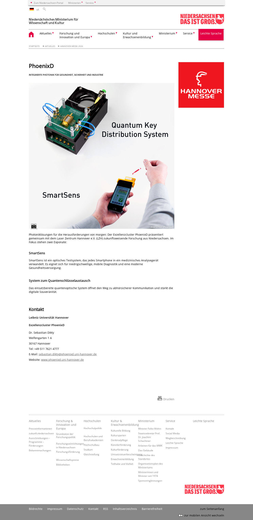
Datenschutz (75, 509)
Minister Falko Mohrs (149, 428)
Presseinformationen (40, 428)
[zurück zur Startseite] (53, 19)
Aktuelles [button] (46, 33)
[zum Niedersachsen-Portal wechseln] (202, 23)
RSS (105, 509)
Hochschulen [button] (106, 33)
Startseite (34, 46)
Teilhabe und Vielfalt (122, 463)
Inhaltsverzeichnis (125, 509)
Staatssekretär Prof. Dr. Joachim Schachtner (149, 437)
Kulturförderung (119, 449)
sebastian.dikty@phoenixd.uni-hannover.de (68, 354)
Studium (88, 449)
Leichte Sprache (211, 33)
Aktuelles (50, 46)
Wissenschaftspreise (67, 459)
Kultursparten (118, 435)
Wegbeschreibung (176, 438)
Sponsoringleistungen (150, 480)
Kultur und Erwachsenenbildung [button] (137, 35)
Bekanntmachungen (40, 450)
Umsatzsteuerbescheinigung (127, 454)
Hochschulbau (91, 444)
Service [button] (188, 33)
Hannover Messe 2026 (71, 46)
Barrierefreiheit (152, 509)
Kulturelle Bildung (120, 430)
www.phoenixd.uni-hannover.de (62, 360)
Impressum (172, 447)
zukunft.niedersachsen (41, 433)
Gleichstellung (91, 454)
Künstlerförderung (121, 444)
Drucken (168, 399)
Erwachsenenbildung (122, 459)
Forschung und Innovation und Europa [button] (74, 35)
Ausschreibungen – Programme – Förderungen (39, 441)
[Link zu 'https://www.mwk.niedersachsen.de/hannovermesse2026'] (201, 85)
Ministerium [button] (167, 33)
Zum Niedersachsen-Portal (48, 2)
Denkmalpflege (119, 440)
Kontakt (170, 428)
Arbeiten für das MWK (150, 445)
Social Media (173, 433)
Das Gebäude (145, 450)
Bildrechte (35, 509)
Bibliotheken (63, 464)
